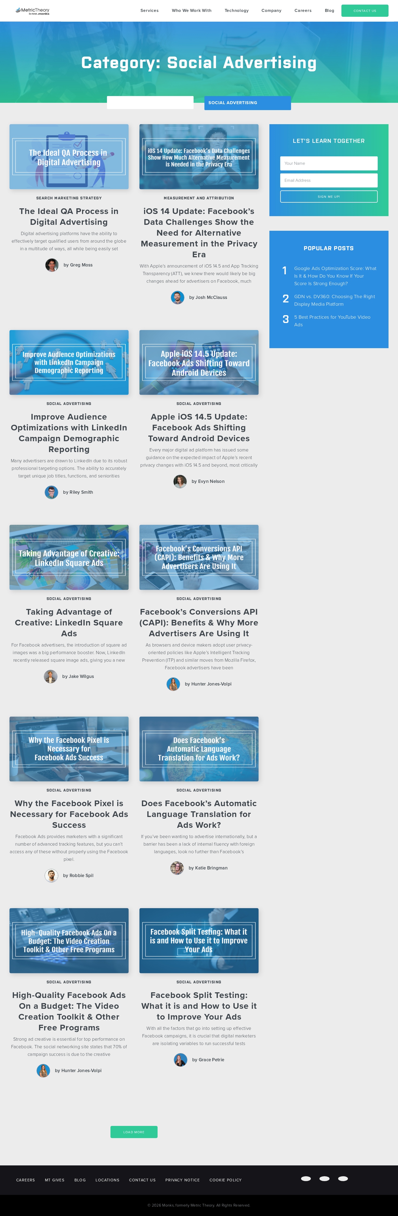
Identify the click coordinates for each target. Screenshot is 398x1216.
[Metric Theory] (32, 11)
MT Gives (54, 1180)
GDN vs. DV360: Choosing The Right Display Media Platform (334, 300)
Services (150, 10)
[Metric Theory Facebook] (306, 1178)
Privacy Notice (182, 1180)
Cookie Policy (226, 1180)
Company (272, 10)
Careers (303, 10)
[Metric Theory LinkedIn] (343, 1178)
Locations (107, 1180)
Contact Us (365, 11)
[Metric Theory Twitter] (324, 1178)
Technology (237, 10)
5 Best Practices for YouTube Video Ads (332, 321)
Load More (134, 1132)
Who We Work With (192, 10)
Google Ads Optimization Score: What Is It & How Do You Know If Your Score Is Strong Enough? (335, 275)
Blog (329, 10)
